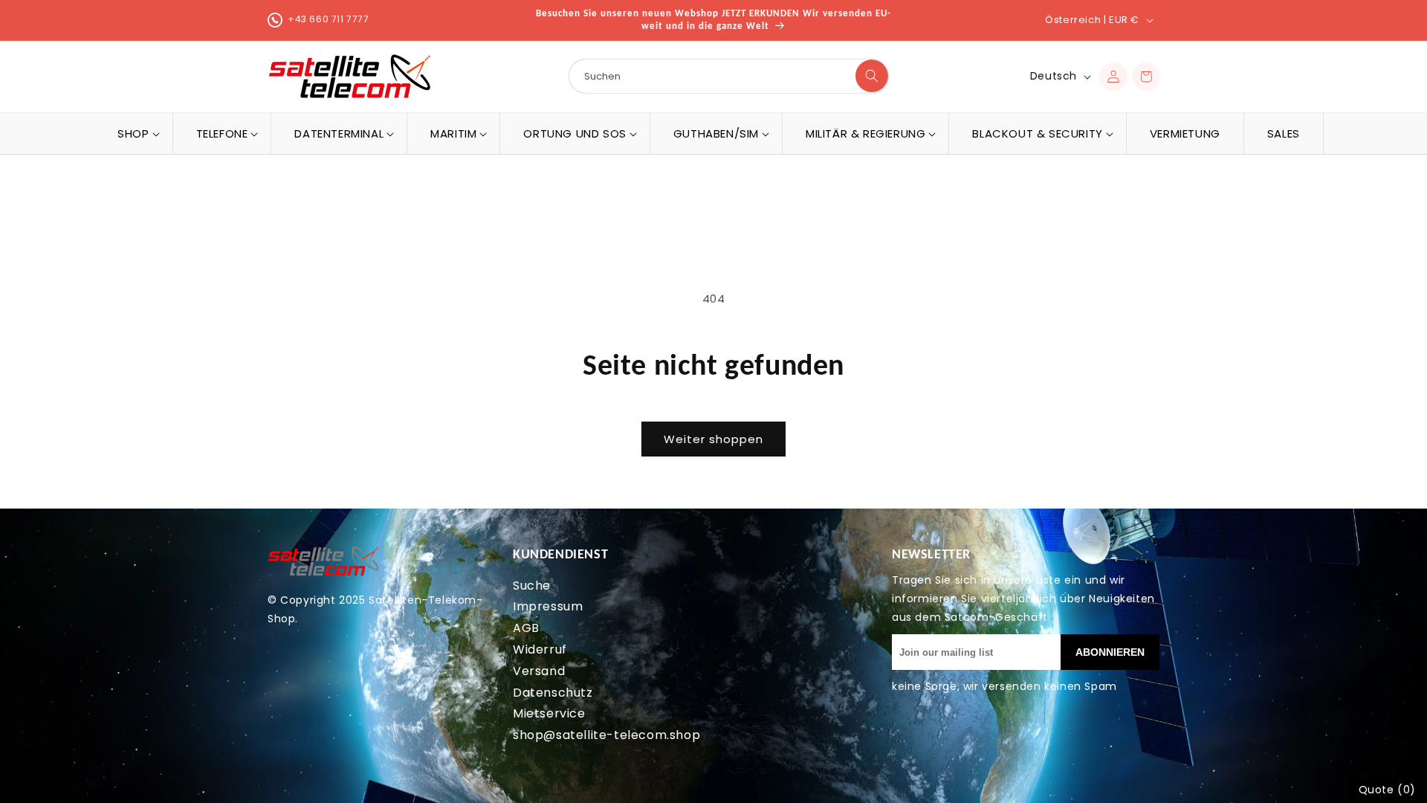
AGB (526, 627)
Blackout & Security (1037, 133)
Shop (133, 133)
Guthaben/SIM (716, 133)
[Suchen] (871, 75)
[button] (133, 134)
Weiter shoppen (713, 439)
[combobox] (728, 76)
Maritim (453, 133)
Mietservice (549, 713)
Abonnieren (1110, 652)
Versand (539, 671)
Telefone (222, 133)
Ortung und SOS (574, 133)
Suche (532, 585)
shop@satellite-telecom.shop (606, 735)
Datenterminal (339, 133)
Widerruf (540, 649)
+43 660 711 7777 (328, 19)
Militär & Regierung (865, 133)
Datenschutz (553, 692)
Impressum (548, 606)
